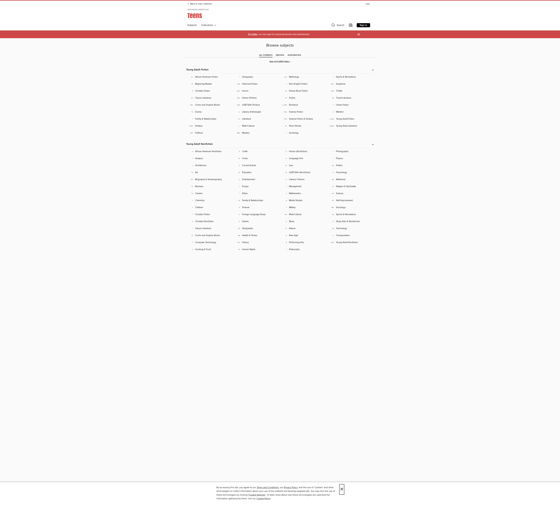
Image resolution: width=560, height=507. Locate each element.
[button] (337, 26)
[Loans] (350, 26)
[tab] (265, 55)
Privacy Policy (291, 487)
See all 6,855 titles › (280, 61)
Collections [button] (207, 25)
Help (368, 4)
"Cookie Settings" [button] (257, 494)
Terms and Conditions (268, 487)
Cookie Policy (263, 498)
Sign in (363, 25)
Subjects (192, 25)
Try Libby (252, 34)
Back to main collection (201, 4)
